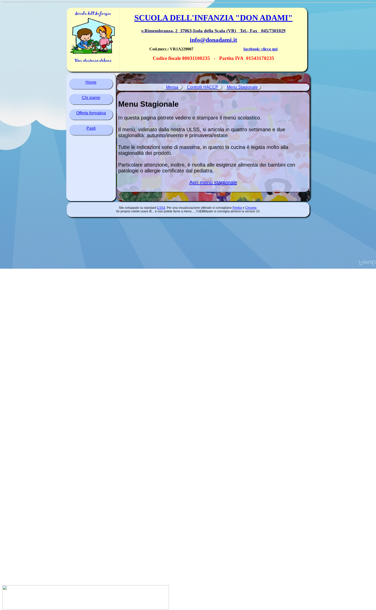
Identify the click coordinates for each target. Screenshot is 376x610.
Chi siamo (91, 97)
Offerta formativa (91, 113)
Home (90, 82)
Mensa (172, 87)
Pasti (91, 128)
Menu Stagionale (242, 87)
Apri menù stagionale (213, 182)
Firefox (237, 208)
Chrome (251, 208)
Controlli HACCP (202, 87)
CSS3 (161, 208)
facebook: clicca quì (261, 49)
